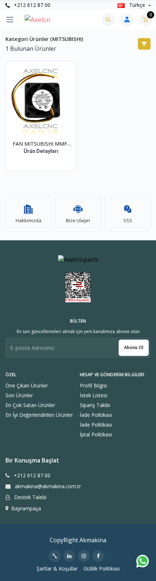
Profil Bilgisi (93, 385)
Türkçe (137, 4)
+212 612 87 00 (31, 4)
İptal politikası (96, 434)
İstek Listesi (93, 395)
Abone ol (133, 347)
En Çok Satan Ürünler (30, 405)
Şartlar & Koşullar (57, 568)
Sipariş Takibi (95, 405)
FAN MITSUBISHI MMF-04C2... (41, 144)
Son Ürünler (19, 395)
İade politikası (96, 414)
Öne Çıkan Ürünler (26, 385)
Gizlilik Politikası (101, 568)
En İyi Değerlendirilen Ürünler (39, 414)
